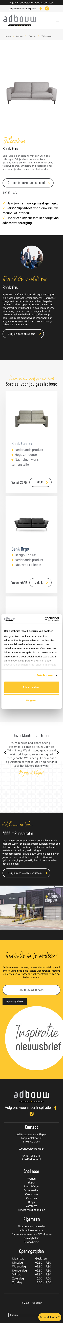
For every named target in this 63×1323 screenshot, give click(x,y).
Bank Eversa (21, 443)
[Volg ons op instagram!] (47, 8)
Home (8, 36)
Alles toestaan (31, 687)
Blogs (31, 1202)
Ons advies (31, 1194)
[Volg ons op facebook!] (41, 8)
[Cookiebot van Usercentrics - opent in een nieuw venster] (45, 619)
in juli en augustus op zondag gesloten (31, 2)
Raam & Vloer (31, 1186)
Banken (32, 36)
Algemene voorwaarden (32, 1226)
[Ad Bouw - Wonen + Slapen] (21, 20)
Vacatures (31, 1206)
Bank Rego (20, 548)
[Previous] (6, 752)
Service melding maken (31, 1209)
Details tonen (45, 675)
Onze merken (31, 1190)
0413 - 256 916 (31, 1155)
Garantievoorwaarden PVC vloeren (32, 1234)
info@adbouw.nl (31, 1159)
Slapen (31, 1182)
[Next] (57, 752)
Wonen (19, 36)
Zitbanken (46, 36)
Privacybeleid (31, 1238)
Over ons (31, 1198)
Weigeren (31, 700)
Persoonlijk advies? (50, 1317)
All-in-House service (31, 1230)
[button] (57, 20)
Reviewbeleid (31, 1242)
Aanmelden (14, 1001)
